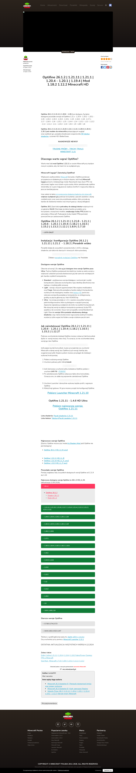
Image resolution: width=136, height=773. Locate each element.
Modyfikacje (82, 733)
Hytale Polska (101, 735)
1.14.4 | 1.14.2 (49, 560)
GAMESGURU (101, 740)
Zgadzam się (108, 770)
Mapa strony (31, 745)
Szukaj (92, 5)
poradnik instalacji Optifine (66, 257)
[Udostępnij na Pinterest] (107, 67)
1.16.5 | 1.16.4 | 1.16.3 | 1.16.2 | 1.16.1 (57, 546)
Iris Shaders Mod (73, 443)
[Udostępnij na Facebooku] (102, 67)
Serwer (100, 5)
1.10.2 (46, 596)
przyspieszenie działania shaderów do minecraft (73, 194)
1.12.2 (46, 574)
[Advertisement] (68, 65)
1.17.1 (46, 538)
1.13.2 (46, 567)
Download (63, 5)
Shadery (81, 740)
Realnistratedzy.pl (102, 745)
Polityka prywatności (33, 743)
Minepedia (83, 5)
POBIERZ (62, 371)
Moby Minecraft (83, 752)
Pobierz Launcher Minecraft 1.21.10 (68, 393)
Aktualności (52, 5)
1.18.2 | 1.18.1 (49, 531)
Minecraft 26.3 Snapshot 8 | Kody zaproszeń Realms (67, 689)
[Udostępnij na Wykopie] (110, 67)
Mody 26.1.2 (52, 498)
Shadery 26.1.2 (53, 495)
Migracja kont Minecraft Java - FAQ (60, 733)
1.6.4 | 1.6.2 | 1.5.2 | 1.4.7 (52, 631)
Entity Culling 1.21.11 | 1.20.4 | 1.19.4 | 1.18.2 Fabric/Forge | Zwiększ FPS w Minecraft (66, 656)
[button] (106, 5)
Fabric (80, 745)
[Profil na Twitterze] (64, 724)
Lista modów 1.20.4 (56, 738)
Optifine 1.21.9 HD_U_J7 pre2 (55, 463)
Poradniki (73, 5)
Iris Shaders (54, 750)
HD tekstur (85, 134)
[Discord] (78, 724)
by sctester (76, 637)
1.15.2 (46, 553)
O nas (29, 733)
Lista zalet (49, 232)
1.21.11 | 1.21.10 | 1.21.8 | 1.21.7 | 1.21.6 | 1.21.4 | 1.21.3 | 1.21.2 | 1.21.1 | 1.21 (65, 508)
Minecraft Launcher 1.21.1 (73, 639)
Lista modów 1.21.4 (56, 735)
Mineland (99, 733)
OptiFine (53, 752)
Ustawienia (98, 770)
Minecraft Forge (55, 745)
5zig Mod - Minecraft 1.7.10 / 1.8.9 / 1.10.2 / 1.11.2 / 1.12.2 (62, 661)
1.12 (45, 582)
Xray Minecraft (55, 740)
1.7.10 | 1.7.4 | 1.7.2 (50, 624)
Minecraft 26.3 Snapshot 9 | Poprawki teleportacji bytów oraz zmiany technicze (68, 685)
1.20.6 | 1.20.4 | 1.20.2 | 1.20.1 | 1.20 (56, 517)
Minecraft (64, 177)
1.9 (45, 603)
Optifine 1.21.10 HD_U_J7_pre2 (56, 461)
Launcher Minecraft (56, 747)
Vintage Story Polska (102, 743)
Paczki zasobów (83, 738)
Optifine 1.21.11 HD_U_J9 (54, 458)
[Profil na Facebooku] (58, 724)
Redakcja (30, 735)
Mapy (80, 735)
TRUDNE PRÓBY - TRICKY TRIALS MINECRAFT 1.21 (68, 150)
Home (42, 5)
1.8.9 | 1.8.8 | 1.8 (49, 610)
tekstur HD (77, 293)
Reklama (30, 738)
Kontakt (30, 740)
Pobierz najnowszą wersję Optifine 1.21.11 (68, 407)
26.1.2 (46, 486)
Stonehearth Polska (102, 738)
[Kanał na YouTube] (71, 724)
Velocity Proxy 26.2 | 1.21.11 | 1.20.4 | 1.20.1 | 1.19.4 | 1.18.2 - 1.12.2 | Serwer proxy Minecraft (67, 692)
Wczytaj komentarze (49, 703)
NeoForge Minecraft (56, 743)
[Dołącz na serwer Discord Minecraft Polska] (110, 5)
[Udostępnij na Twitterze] (104, 67)
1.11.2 (46, 589)
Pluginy (81, 743)
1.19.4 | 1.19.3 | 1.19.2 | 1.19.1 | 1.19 (56, 524)
